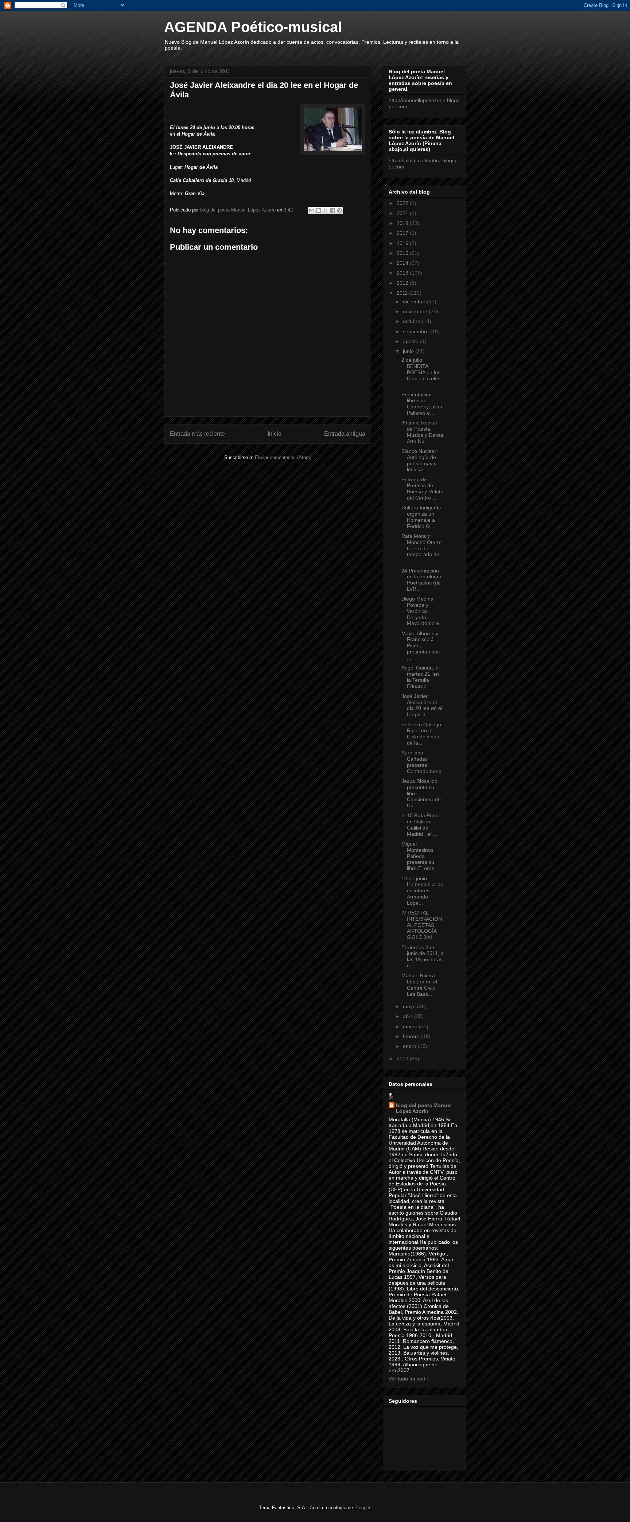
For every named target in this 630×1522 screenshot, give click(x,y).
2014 (403, 263)
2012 (403, 283)
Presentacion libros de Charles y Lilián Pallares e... (421, 404)
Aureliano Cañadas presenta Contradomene (421, 762)
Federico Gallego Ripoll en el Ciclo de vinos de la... (421, 734)
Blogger (362, 1507)
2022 (403, 203)
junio (409, 351)
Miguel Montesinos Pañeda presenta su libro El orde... (420, 856)
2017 (403, 233)
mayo (410, 1006)
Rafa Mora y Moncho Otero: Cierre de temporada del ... (421, 548)
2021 (403, 213)
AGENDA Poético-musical (253, 27)
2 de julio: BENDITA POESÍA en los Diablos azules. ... (421, 372)
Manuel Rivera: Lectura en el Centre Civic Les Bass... (419, 984)
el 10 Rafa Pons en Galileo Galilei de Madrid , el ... (419, 824)
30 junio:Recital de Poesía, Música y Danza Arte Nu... (422, 432)
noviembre (416, 311)
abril (408, 1016)
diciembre (415, 301)
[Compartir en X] (325, 210)
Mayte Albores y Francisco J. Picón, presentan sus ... (420, 645)
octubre (412, 321)
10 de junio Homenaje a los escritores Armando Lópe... (422, 890)
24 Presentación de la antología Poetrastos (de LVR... (421, 580)
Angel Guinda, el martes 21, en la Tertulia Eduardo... (420, 677)
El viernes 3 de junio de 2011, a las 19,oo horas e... (422, 956)
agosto (411, 341)
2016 (403, 243)
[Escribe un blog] (318, 210)
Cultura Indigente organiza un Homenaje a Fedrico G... (421, 517)
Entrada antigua (344, 434)
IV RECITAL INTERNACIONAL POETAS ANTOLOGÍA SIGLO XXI (421, 925)
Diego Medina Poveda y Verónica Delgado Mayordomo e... (422, 611)
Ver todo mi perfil (408, 1379)
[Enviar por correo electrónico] (311, 210)
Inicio (274, 434)
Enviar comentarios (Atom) (283, 457)
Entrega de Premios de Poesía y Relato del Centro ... (422, 489)
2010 (403, 1058)
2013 (403, 273)
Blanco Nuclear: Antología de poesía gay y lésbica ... (419, 460)
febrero (412, 1036)
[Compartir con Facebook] (332, 210)
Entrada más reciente (197, 434)
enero (410, 1046)
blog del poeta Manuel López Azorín (424, 1108)
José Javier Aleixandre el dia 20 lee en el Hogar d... (421, 705)
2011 (403, 293)
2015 (403, 253)
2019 (403, 223)
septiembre (416, 331)
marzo (411, 1026)
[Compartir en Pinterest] (339, 210)
